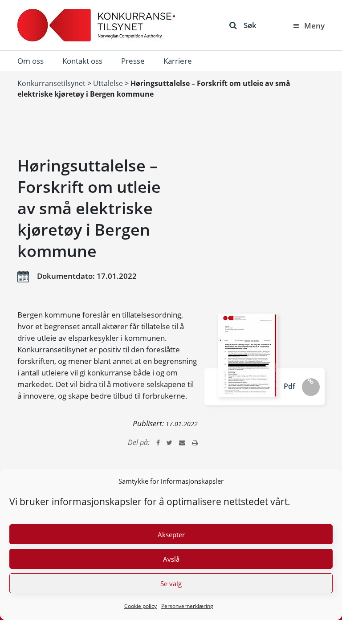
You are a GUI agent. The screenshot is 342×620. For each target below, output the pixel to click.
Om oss (30, 61)
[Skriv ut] (195, 442)
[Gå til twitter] (169, 442)
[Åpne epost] (182, 442)
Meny (314, 25)
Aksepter (171, 534)
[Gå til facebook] (158, 442)
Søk (250, 25)
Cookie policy (140, 606)
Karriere (177, 61)
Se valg (171, 583)
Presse (133, 61)
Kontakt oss (82, 61)
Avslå (171, 559)
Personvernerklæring (187, 606)
